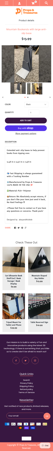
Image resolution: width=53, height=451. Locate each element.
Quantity (9, 112)
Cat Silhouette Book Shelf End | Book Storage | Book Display (13, 280)
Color (8, 104)
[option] (18, 88)
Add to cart (26, 120)
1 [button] (24, 97)
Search (26, 380)
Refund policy (26, 389)
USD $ (25, 438)
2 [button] (27, 97)
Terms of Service (27, 392)
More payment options (25, 133)
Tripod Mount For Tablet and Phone (13, 323)
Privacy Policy (26, 383)
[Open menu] (6, 3)
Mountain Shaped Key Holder (39, 277)
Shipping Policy (27, 386)
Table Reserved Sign (39, 322)
